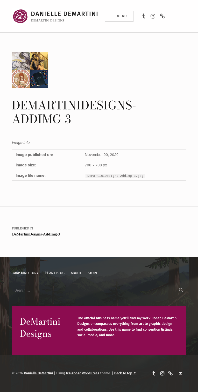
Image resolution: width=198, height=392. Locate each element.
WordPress (90, 373)
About (76, 273)
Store (93, 273)
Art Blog (56, 273)
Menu (122, 16)
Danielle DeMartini (65, 14)
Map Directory (25, 273)
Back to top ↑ (125, 373)
